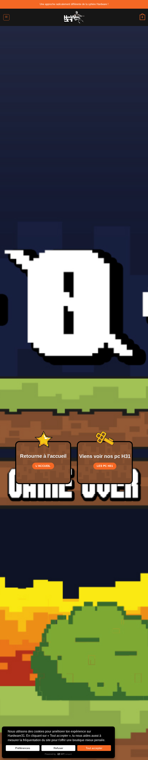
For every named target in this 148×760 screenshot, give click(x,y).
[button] (6, 17)
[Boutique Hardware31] (74, 17)
